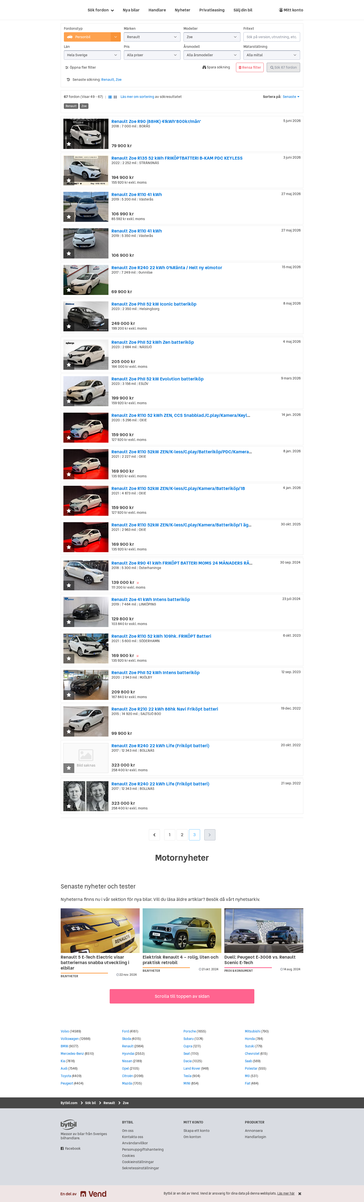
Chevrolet (252, 1053)
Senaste (289, 96)
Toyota (66, 1075)
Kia (63, 1061)
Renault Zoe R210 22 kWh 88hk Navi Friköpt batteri (164, 709)
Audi (64, 1068)
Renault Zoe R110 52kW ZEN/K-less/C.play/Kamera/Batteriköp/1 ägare (183, 524)
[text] (66, 10)
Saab (248, 1061)
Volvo (65, 1031)
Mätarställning (255, 47)
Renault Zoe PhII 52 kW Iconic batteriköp (153, 304)
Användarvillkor (135, 1143)
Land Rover (191, 1068)
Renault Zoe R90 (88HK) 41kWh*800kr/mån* (156, 121)
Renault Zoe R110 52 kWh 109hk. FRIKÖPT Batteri (161, 636)
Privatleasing (212, 10)
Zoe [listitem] (84, 106)
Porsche (189, 1031)
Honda (250, 1038)
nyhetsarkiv (247, 899)
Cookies (128, 1156)
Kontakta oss (132, 1137)
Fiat (247, 1083)
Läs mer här (286, 1193)
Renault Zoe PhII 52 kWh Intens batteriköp (155, 672)
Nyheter (182, 10)
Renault (127, 1046)
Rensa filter (251, 67)
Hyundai (128, 1053)
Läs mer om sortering (137, 96)
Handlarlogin (255, 1137)
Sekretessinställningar (140, 1168)
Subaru (188, 1038)
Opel (125, 1068)
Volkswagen (70, 1038)
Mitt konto (293, 10)
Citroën (127, 1075)
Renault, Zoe (111, 79)
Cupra (187, 1046)
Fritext (248, 29)
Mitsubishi (252, 1031)
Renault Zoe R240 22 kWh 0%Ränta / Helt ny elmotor (166, 267)
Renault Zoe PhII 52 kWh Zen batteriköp (152, 342)
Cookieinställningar (138, 1162)
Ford (125, 1031)
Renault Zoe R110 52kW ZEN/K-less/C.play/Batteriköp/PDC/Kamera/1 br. (185, 451)
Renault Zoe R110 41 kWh (136, 194)
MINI (186, 1083)
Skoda (126, 1038)
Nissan (127, 1061)
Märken (130, 29)
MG (247, 1075)
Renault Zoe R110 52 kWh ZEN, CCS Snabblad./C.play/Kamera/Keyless (182, 415)
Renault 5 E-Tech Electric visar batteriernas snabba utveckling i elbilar (95, 962)
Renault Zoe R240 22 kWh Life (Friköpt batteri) (160, 745)
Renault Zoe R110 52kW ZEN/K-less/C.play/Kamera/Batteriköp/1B (178, 488)
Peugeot (67, 1083)
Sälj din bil (243, 10)
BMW (64, 1046)
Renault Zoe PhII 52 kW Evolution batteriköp (157, 378)
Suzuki (249, 1046)
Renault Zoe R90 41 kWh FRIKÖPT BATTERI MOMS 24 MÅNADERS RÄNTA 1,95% (190, 563)
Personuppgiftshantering (143, 1149)
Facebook (73, 1148)
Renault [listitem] (71, 106)
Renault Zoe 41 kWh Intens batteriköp (150, 599)
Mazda (127, 1083)
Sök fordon (98, 10)
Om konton (192, 1137)
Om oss (127, 1131)
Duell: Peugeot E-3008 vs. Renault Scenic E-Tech (260, 960)
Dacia (187, 1061)
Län (67, 47)
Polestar (251, 1068)
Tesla (187, 1075)
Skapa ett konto (196, 1131)
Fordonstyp (73, 29)
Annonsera (254, 1131)
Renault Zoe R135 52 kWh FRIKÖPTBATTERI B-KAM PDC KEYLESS (177, 158)
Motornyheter (182, 858)
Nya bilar (131, 10)
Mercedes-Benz (72, 1053)
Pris (127, 47)
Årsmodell (191, 47)
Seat (186, 1053)
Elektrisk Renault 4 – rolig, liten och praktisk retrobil (180, 960)
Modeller (190, 29)
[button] (68, 144)
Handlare (157, 10)
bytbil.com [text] (69, 1124)
